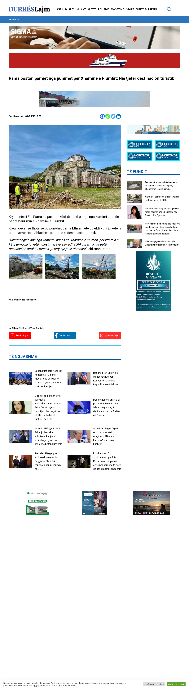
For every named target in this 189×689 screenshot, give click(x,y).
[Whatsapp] (107, 116)
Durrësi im (72, 9)
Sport (130, 9)
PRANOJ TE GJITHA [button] (176, 684)
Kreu (60, 9)
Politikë (103, 9)
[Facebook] (102, 116)
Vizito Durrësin (146, 9)
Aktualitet (88, 9)
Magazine (117, 9)
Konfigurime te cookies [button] (154, 684)
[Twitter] (113, 116)
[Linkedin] (118, 116)
